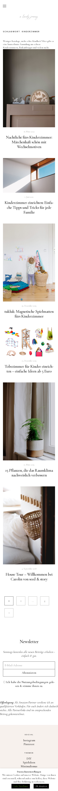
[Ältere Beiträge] (8, 612)
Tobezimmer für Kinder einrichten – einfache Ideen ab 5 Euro (29, 369)
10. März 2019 (29, 465)
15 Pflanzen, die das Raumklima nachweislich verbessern (29, 473)
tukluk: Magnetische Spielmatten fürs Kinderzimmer (29, 314)
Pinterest (29, 744)
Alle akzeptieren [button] (41, 786)
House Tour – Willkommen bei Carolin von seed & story (29, 577)
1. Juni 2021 (29, 197)
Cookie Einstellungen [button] (20, 786)
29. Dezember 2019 (29, 306)
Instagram (29, 740)
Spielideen (29, 762)
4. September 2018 (29, 568)
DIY (29, 758)
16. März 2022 (29, 131)
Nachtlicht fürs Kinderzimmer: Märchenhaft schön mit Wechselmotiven (29, 142)
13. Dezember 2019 (29, 361)
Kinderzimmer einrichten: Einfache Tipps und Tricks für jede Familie (29, 207)
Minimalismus (29, 766)
